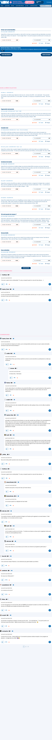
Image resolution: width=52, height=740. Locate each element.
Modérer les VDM (38, 2)
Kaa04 (8, 435)
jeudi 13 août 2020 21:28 (10, 544)
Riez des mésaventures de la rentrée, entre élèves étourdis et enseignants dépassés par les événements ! (24, 49)
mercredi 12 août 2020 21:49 (6, 618)
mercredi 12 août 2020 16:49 (6, 573)
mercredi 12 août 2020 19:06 (10, 499)
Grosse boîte (4, 233)
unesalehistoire (5, 585)
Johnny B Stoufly (10, 482)
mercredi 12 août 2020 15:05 (6, 514)
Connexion (49, 2)
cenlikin (8, 353)
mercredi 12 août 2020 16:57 (10, 418)
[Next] (28, 646)
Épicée (12, 5)
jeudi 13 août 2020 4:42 (9, 438)
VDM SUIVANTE (46, 54)
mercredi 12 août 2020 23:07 (6, 634)
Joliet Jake (4, 511)
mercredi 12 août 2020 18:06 (10, 485)
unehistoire (4, 570)
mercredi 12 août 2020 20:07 (6, 602)
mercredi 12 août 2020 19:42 (6, 588)
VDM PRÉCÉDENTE (6, 54)
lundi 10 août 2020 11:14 (5, 292)
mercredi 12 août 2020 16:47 (10, 402)
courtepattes (5, 631)
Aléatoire (7, 5)
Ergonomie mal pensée (7, 109)
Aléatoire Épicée (20, 5)
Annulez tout (4, 128)
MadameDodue (10, 496)
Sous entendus (5, 250)
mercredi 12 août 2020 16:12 (6, 559)
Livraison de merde (6, 162)
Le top (26, 5)
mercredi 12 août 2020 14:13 (10, 356)
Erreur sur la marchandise (8, 29)
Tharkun (8, 382)
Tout (2, 5)
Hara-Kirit (4, 556)
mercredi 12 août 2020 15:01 (6, 278)
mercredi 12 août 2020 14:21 (6, 457)
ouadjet (8, 399)
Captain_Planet (5, 289)
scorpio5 (4, 615)
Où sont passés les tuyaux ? (9, 214)
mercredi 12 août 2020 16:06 (14, 371)
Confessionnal (34, 5)
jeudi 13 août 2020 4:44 (9, 529)
